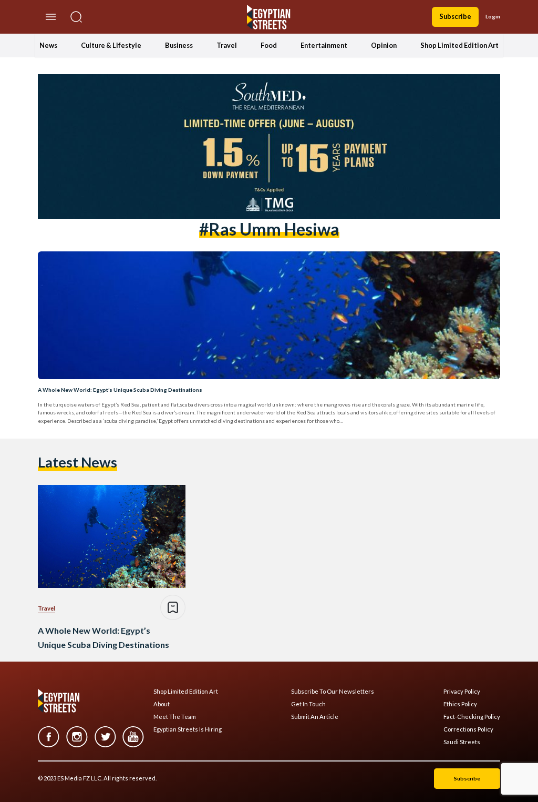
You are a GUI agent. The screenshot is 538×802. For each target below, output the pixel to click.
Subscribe (455, 16)
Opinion (384, 45)
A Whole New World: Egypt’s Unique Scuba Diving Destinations (120, 390)
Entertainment (324, 45)
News (48, 45)
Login (492, 16)
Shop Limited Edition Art (459, 45)
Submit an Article (314, 717)
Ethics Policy (460, 704)
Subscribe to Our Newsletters (332, 691)
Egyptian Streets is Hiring (187, 729)
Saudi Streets (461, 742)
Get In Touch (308, 704)
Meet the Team (174, 717)
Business (179, 45)
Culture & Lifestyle (111, 45)
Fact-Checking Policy (471, 717)
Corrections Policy (468, 729)
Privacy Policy (461, 691)
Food (269, 45)
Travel (226, 45)
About (161, 704)
